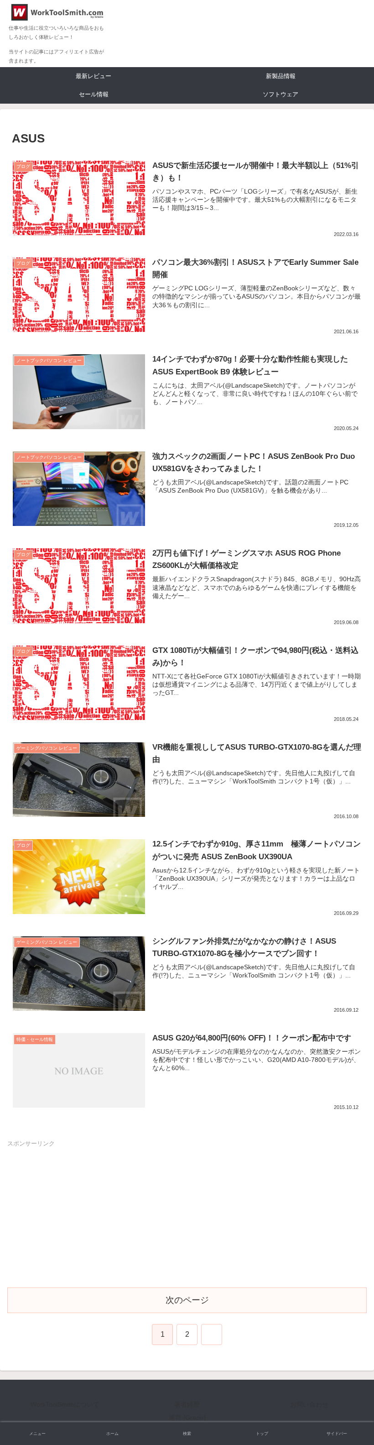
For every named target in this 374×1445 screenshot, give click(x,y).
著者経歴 (187, 1404)
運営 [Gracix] (187, 1417)
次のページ (187, 1300)
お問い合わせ (309, 1404)
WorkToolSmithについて (65, 1404)
